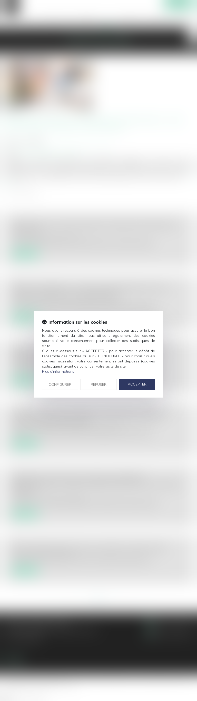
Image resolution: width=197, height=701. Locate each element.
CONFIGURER (60, 384)
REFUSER (98, 384)
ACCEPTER (137, 384)
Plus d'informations (58, 371)
